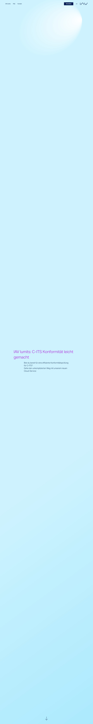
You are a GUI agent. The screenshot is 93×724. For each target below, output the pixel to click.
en (76, 4)
